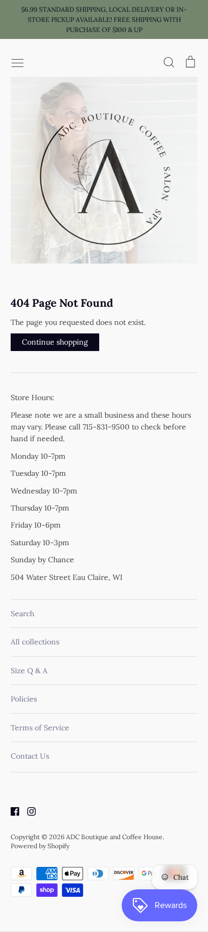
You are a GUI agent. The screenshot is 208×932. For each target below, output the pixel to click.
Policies (24, 699)
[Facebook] (11, 810)
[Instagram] (27, 810)
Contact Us (30, 756)
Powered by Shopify (40, 846)
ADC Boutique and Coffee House (114, 837)
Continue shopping (55, 342)
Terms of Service (40, 727)
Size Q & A (29, 670)
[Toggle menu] (18, 62)
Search (22, 613)
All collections (35, 642)
